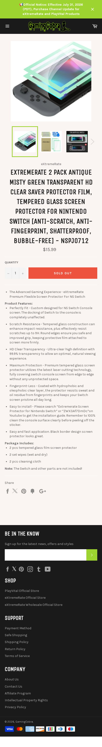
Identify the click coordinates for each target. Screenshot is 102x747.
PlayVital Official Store (22, 591)
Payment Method (18, 628)
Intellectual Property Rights (26, 700)
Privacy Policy (15, 707)
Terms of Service (17, 656)
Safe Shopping (16, 635)
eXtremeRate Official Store (25, 598)
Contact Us (13, 686)
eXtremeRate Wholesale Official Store (33, 605)
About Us (12, 679)
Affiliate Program (18, 693)
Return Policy (15, 649)
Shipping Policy (16, 642)
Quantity (11, 262)
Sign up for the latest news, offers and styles (39, 544)
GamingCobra (24, 721)
